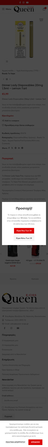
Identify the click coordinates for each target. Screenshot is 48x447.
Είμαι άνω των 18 (24, 231)
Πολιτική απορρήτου (16, 442)
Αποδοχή (35, 442)
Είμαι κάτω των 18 (24, 238)
